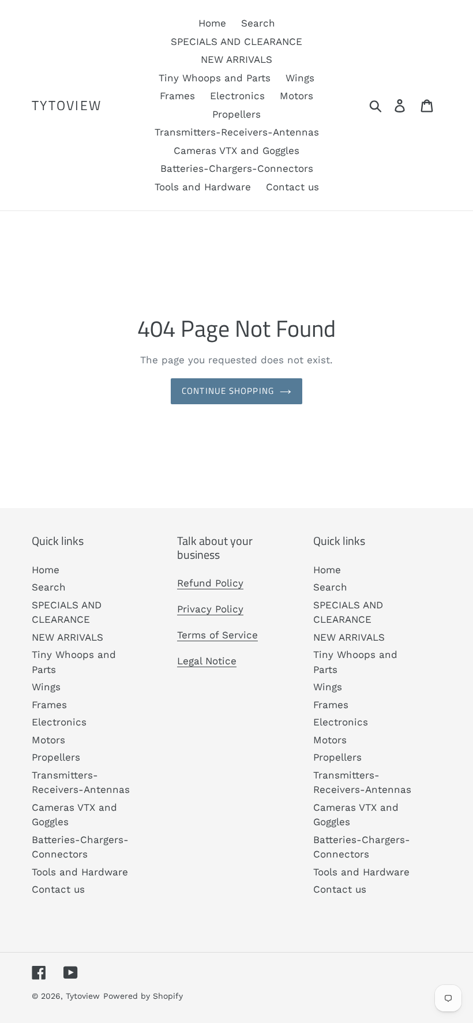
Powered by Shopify (143, 996)
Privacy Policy (210, 609)
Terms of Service (217, 635)
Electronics (59, 722)
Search (49, 587)
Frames (49, 704)
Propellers (56, 757)
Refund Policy (210, 583)
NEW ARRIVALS (67, 637)
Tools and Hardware (80, 872)
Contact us (58, 889)
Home (45, 570)
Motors (48, 740)
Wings (46, 687)
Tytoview (67, 105)
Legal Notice (206, 661)
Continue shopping (228, 390)
